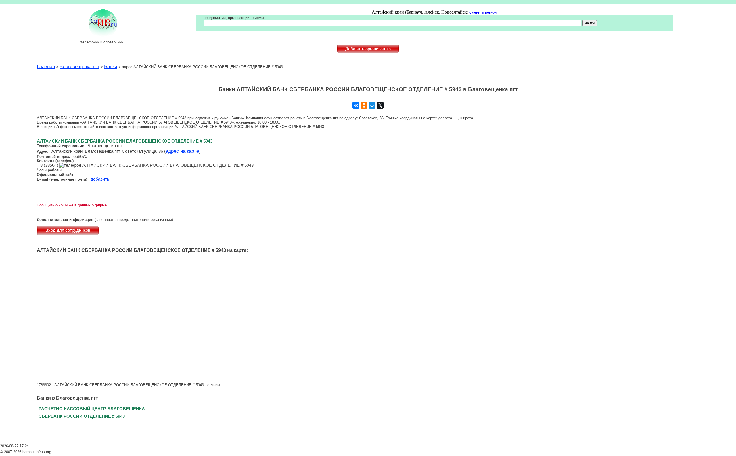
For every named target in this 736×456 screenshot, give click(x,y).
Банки (110, 66)
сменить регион (483, 12)
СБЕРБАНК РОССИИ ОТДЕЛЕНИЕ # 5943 (82, 416)
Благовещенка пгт (79, 66)
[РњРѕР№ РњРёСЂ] (372, 105)
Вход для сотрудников (67, 230)
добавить (100, 179)
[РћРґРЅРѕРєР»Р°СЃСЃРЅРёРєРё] (364, 105)
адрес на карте (182, 151)
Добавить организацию (368, 49)
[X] (380, 105)
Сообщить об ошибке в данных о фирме (72, 205)
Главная (46, 66)
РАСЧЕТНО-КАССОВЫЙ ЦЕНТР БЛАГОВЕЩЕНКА (92, 408)
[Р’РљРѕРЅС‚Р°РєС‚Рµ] (355, 105)
